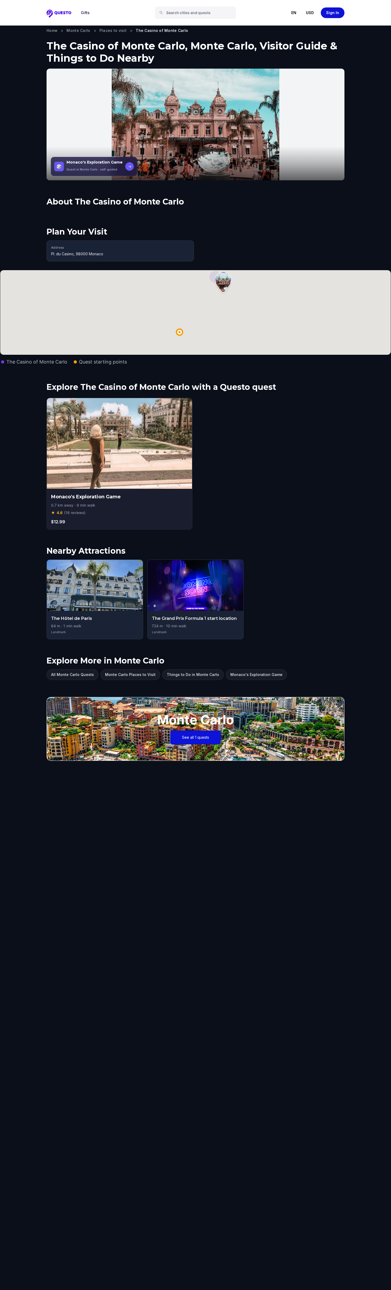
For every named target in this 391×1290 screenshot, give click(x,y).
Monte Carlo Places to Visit (130, 674)
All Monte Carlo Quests (72, 674)
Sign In (332, 12)
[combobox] (197, 13)
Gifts (85, 12)
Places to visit (113, 30)
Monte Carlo (78, 30)
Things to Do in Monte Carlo (193, 674)
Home (52, 30)
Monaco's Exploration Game (256, 674)
